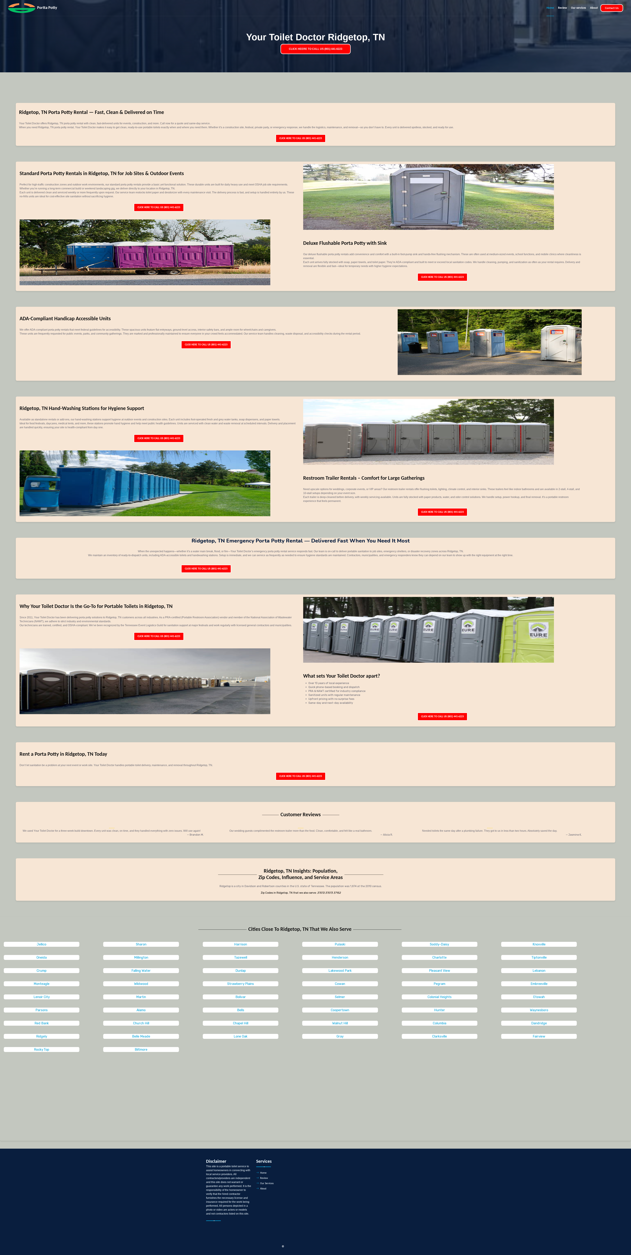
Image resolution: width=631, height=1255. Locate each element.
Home (550, 8)
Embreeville (539, 984)
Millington (141, 957)
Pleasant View (439, 971)
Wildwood (141, 984)
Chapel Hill (240, 1023)
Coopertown (340, 1010)
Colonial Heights (440, 997)
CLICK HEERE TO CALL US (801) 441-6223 (315, 49)
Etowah (539, 997)
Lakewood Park (340, 971)
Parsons (41, 1010)
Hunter (439, 1010)
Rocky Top (41, 1049)
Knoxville (539, 944)
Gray (340, 1036)
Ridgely (41, 1036)
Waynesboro (539, 1010)
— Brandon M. (195, 834)
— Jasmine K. (574, 834)
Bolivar (240, 997)
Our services (578, 8)
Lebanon (539, 971)
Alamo (141, 1010)
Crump (42, 971)
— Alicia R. (386, 834)
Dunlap (240, 971)
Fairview (539, 1036)
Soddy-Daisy (439, 944)
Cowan (340, 984)
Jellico (41, 944)
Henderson (340, 957)
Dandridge (539, 1023)
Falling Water (141, 971)
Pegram (439, 984)
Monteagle (41, 984)
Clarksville (439, 1036)
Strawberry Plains (240, 984)
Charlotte (439, 957)
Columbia (439, 1023)
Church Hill (141, 1023)
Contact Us (612, 8)
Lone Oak (240, 1036)
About (594, 8)
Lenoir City (42, 997)
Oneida (41, 957)
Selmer (340, 997)
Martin (141, 997)
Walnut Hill (340, 1023)
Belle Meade (141, 1036)
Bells (240, 1010)
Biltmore (141, 1049)
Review (562, 8)
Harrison (240, 944)
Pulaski (340, 944)
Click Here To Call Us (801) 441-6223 (300, 138)
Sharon (141, 944)
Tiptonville (539, 957)
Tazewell (240, 957)
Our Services (267, 1183)
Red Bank (42, 1023)
